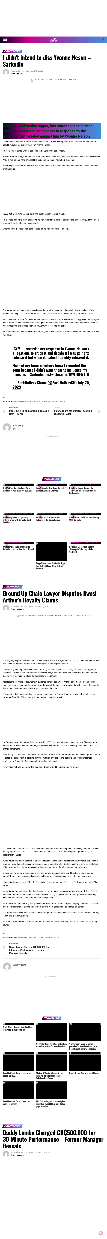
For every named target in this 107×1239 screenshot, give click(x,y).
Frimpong (17, 73)
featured (23, 938)
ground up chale (37, 938)
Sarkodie (47, 402)
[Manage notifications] (101, 1233)
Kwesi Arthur (53, 938)
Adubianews (18, 609)
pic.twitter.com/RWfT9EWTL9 (66, 374)
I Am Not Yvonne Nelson (29, 402)
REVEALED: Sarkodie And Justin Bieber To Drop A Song (40, 214)
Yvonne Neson (59, 402)
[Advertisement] (53, 18)
